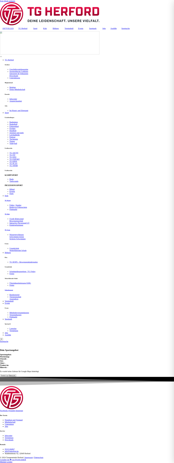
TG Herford (22, 28)
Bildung (56, 28)
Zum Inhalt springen (7, 1)
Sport (35, 28)
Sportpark (92, 28)
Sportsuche (125, 28)
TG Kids (7, 214)
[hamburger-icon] (1, 56)
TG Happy (8, 200)
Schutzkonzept (9, 290)
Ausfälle (113, 28)
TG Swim (7, 230)
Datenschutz (38, 457)
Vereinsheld (69, 28)
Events (80, 28)
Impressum (29, 457)
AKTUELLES (8, 28)
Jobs (104, 28)
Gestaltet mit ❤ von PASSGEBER (13, 460)
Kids (45, 28)
